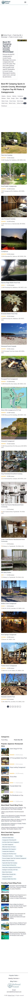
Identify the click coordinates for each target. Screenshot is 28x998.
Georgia (13, 98)
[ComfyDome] (14, 239)
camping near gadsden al (8, 851)
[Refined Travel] (6, 2)
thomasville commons (7, 856)
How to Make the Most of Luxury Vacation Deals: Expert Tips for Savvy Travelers (18, 906)
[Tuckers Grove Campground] (14, 653)
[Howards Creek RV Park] (14, 684)
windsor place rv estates (8, 860)
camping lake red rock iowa (9, 853)
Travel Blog (4, 739)
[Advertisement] (14, 19)
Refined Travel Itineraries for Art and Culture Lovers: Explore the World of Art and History (17, 916)
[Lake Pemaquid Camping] (14, 206)
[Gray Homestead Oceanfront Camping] (14, 461)
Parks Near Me (17, 35)
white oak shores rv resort (8, 846)
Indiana (21, 98)
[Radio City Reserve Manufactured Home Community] (14, 492)
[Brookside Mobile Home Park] (14, 301)
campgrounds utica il (7, 876)
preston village (18, 856)
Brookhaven (4, 106)
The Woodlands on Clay (16, 798)
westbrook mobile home (7, 837)
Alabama (4, 96)
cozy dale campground (7, 844)
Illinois (17, 98)
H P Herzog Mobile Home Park (18, 761)
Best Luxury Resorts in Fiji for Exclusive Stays (12, 812)
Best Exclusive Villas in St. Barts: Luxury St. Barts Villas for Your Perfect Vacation (13, 820)
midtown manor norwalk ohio (8, 874)
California (14, 96)
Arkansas (9, 96)
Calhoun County (20, 103)
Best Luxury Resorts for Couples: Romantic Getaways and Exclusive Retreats (13, 816)
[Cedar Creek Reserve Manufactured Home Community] (14, 527)
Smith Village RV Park (16, 751)
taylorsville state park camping (9, 862)
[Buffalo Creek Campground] (14, 591)
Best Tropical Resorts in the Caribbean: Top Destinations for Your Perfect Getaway (13, 808)
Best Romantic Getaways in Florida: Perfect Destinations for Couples (13, 824)
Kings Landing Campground (17, 770)
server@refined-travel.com (14, 991)
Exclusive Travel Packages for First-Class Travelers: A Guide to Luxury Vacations (18, 887)
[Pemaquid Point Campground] (14, 366)
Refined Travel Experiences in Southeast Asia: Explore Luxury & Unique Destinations (18, 896)
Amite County (20, 101)
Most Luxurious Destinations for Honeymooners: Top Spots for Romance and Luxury (18, 934)
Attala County (5, 103)
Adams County (5, 101)
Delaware (4, 98)
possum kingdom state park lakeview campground (14, 858)
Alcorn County (12, 101)
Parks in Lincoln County (15, 37)
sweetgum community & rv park (10, 869)
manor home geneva (7, 872)
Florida (8, 98)
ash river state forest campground (10, 842)
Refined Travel (7, 35)
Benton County (12, 103)
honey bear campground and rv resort (11, 867)
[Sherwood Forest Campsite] (14, 334)
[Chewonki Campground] (14, 428)
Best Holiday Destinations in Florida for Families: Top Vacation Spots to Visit (12, 828)
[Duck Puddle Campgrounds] (14, 174)
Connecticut (20, 96)
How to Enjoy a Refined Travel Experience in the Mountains (18, 923)
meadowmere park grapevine (9, 849)
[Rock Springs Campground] (14, 622)
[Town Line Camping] (14, 142)
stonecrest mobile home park (9, 879)
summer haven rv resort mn (9, 865)
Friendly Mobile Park (16, 789)
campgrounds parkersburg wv (9, 840)
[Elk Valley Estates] (14, 560)
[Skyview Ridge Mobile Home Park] (14, 270)
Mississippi (4, 37)
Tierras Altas (16, 779)
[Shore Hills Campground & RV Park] (14, 397)
